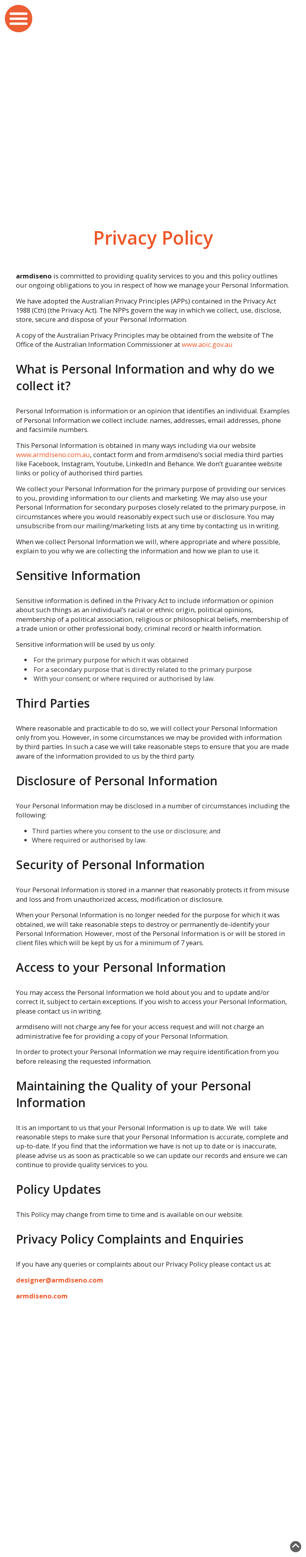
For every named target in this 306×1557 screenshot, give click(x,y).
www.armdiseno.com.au (53, 454)
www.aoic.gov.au (207, 344)
